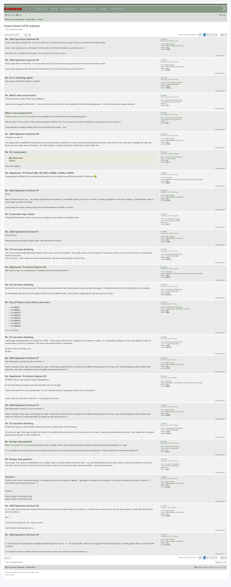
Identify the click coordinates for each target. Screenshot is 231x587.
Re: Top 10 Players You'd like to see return (27, 302)
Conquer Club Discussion (174, 82)
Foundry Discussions (173, 219)
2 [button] (207, 35)
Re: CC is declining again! (19, 78)
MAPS (54, 9)
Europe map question (172, 448)
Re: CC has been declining (19, 249)
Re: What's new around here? (20, 95)
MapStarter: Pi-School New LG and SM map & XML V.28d (183, 179)
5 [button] (216, 35)
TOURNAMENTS (88, 9)
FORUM (224, 7)
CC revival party (170, 158)
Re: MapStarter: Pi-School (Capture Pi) (25, 267)
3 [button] (210, 35)
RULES (224, 10)
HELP (225, 8)
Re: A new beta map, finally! (20, 214)
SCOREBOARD (68, 9)
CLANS (103, 9)
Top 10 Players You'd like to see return (177, 309)
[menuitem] (19, 15)
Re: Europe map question (18, 441)
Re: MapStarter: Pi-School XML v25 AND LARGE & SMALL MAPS (39, 173)
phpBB (15, 572)
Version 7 (10, 477)
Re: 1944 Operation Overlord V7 (22, 190)
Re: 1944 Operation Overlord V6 (22, 506)
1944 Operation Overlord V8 (174, 45)
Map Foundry (170, 44)
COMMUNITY (117, 9)
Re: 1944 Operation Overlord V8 (22, 39)
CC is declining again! (172, 84)
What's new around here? (173, 102)
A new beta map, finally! (172, 220)
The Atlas (169, 177)
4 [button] (213, 35)
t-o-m (165, 39)
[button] (200, 34)
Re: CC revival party (15, 152)
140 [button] (222, 35)
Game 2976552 (11, 330)
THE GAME (42, 9)
